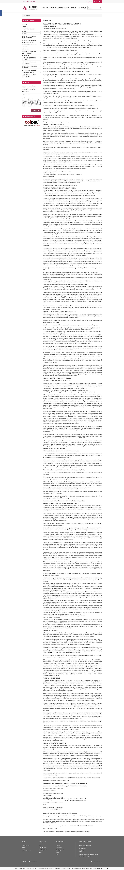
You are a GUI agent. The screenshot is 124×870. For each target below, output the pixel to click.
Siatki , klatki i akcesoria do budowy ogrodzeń (29, 37)
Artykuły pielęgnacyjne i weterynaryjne (29, 52)
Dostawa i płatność (51, 8)
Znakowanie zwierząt (28, 42)
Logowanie (58, 845)
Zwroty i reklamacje (63, 8)
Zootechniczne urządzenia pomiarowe (29, 67)
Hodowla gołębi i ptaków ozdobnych (29, 58)
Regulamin (73, 8)
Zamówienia (58, 850)
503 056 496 (25, 1)
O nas (43, 8)
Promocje (25, 26)
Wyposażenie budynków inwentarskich (28, 62)
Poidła (24, 31)
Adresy (57, 852)
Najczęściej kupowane (28, 29)
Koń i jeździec (26, 55)
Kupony (57, 854)
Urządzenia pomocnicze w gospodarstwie (29, 75)
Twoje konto (60, 842)
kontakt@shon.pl (88, 856)
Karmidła (24, 33)
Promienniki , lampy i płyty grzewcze (29, 45)
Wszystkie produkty (26, 845)
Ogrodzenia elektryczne (29, 40)
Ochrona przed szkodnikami (29, 70)
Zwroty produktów (59, 849)
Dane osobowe (59, 847)
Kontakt (83, 8)
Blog (79, 8)
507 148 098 (33, 1)
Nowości (24, 24)
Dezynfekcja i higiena (28, 72)
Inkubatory (25, 49)
